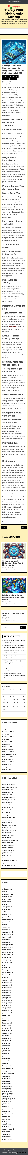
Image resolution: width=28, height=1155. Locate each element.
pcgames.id (6, 967)
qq (3, 874)
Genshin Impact (13, 76)
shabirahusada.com (8, 850)
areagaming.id (6, 1005)
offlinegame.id (6, 957)
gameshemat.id (7, 1033)
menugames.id (7, 1031)
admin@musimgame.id (8, 84)
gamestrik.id (6, 927)
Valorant (13, 79)
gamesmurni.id (7, 1013)
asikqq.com (6, 729)
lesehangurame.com (8, 785)
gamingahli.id (6, 993)
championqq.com (7, 759)
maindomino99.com (8, 749)
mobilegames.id (7, 912)
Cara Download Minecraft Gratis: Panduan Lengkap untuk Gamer (14, 657)
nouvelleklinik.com (8, 845)
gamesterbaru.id (7, 919)
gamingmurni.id (7, 983)
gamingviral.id (6, 1079)
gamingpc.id (6, 942)
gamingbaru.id (6, 1076)
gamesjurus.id (6, 1015)
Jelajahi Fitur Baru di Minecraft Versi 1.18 (13, 614)
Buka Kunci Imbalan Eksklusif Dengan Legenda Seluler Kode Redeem (13, 597)
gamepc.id (5, 904)
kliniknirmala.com (7, 843)
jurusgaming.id (7, 1000)
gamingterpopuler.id (8, 1099)
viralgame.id (6, 1134)
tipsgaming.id (6, 937)
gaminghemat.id (7, 980)
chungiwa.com (7, 828)
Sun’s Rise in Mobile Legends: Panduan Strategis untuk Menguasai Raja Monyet (24, 528)
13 (14, 699)
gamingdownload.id (8, 1074)
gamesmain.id (6, 1018)
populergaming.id (7, 1094)
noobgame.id (6, 1132)
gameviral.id (6, 1122)
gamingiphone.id (7, 932)
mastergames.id (7, 1068)
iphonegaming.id (7, 952)
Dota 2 (5, 76)
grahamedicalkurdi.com (9, 860)
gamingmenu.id (7, 988)
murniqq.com (6, 767)
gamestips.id (6, 922)
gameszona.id (6, 1026)
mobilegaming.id (7, 955)
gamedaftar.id (6, 1124)
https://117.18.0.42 (8, 742)
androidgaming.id (7, 894)
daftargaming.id (7, 1089)
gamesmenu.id (7, 1010)
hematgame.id (6, 1066)
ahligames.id (6, 1036)
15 (20, 699)
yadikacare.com (7, 853)
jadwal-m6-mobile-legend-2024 (16, 522)
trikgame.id (5, 892)
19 (10, 703)
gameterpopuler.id (8, 1129)
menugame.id (6, 1071)
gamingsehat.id (7, 1086)
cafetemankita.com (8, 817)
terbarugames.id (7, 972)
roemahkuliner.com (8, 792)
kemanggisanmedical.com (10, 840)
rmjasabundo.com (8, 820)
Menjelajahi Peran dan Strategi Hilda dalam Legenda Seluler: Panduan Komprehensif (5, 528)
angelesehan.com (8, 807)
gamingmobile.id (7, 935)
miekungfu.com (7, 815)
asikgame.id (6, 1063)
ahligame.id (5, 1061)
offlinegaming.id (7, 960)
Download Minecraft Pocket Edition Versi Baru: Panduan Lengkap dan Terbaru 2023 (14, 646)
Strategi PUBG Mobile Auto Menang (14, 13)
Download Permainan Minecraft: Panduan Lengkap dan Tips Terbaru (14, 652)
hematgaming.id (7, 1023)
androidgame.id (7, 889)
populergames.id (7, 1114)
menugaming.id (7, 1003)
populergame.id (7, 1139)
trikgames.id (6, 929)
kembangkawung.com (9, 825)
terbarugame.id (7, 970)
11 (7, 699)
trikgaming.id (6, 940)
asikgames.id (6, 1041)
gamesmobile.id (7, 914)
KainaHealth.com (7, 848)
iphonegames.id (7, 902)
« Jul (3, 714)
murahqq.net (6, 744)
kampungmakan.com (9, 800)
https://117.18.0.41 (8, 747)
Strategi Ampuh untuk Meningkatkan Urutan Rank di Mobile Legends (12, 563)
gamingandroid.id (7, 945)
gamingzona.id (7, 998)
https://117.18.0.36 (8, 732)
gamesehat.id (6, 1127)
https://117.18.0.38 (8, 752)
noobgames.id (6, 1119)
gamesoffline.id (7, 917)
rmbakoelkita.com (8, 805)
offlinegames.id (7, 907)
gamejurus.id (6, 1046)
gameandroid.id (7, 897)
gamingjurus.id (7, 985)
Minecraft (6, 79)
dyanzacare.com (7, 863)
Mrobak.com (6, 812)
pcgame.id (5, 965)
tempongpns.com (7, 790)
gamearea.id (6, 1058)
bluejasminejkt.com (8, 810)
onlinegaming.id (7, 962)
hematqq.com (6, 764)
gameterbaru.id (7, 925)
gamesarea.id (6, 1056)
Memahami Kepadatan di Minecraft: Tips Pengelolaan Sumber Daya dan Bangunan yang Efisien (14, 668)
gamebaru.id (6, 1116)
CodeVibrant (21, 1153)
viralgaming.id (6, 1096)
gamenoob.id (6, 1111)
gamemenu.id (6, 1048)
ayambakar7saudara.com (10, 787)
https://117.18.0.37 (8, 757)
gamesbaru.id (6, 1106)
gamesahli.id (6, 1020)
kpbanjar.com (6, 838)
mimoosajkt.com (7, 822)
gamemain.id (6, 1043)
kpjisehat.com (6, 833)
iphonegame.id (7, 950)
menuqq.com (6, 769)
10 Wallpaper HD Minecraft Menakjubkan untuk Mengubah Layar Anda (14, 662)
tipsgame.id (6, 975)
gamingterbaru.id (7, 947)
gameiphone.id (7, 899)
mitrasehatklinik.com (8, 835)
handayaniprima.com (8, 797)
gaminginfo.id (6, 978)
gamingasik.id (6, 990)
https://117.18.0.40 (8, 762)
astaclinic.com (7, 855)
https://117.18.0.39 (8, 737)
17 (4, 703)
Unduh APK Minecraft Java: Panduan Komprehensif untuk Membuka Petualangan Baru (14, 675)
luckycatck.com (7, 802)
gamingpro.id (6, 1081)
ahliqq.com (5, 734)
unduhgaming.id (7, 1084)
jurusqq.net (5, 739)
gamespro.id (6, 1104)
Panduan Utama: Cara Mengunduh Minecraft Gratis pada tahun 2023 (14, 641)
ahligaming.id (6, 1028)
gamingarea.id (6, 995)
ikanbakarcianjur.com (9, 830)
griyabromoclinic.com (9, 865)
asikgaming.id (6, 1008)
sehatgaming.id (7, 1091)
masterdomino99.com (9, 754)
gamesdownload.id (8, 1109)
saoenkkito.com (7, 795)
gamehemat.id (6, 1038)
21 (17, 703)
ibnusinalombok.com (8, 858)
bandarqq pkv (12, 327)
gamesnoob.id (6, 1101)
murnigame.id (6, 1053)
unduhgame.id (6, 1137)
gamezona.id (6, 1051)
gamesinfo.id (6, 909)
